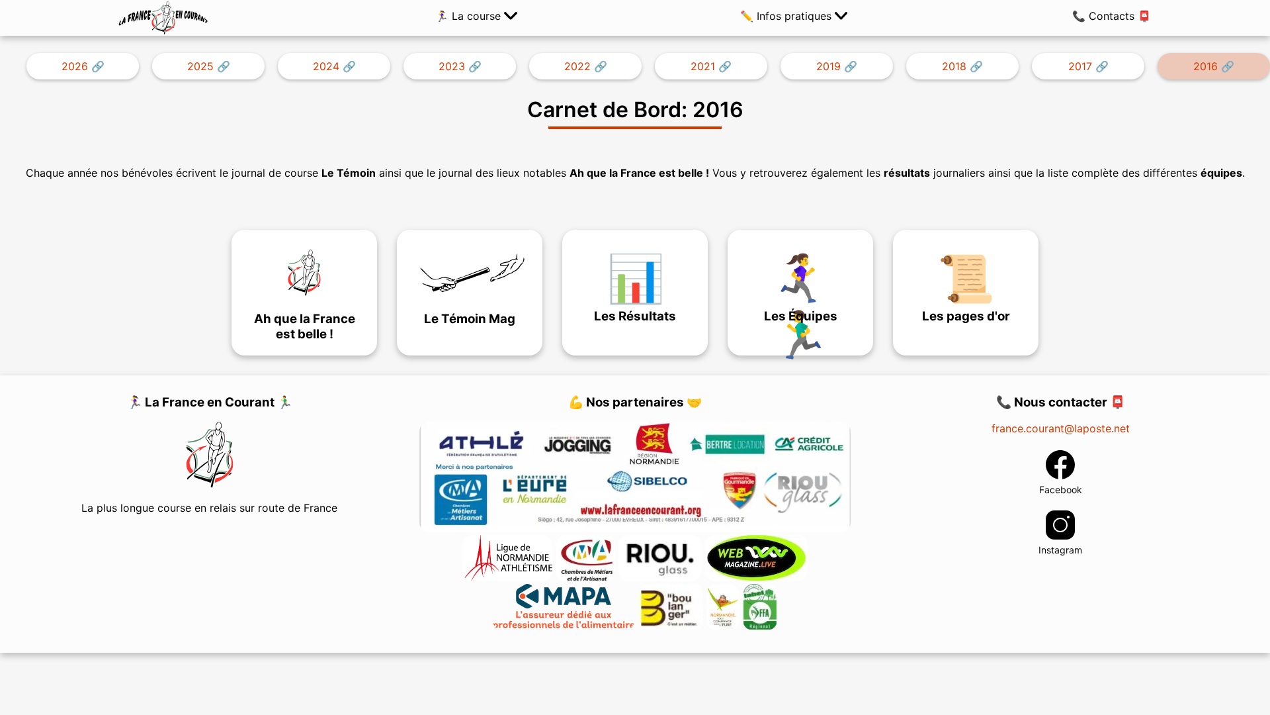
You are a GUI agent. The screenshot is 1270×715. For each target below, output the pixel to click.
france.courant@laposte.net (1061, 428)
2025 (200, 66)
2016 (1205, 66)
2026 (75, 66)
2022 (577, 66)
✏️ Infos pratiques (787, 16)
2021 (703, 66)
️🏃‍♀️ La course (469, 16)
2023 (452, 66)
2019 (828, 66)
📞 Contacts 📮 (1111, 16)
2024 (326, 66)
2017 (1080, 66)
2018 (954, 66)
